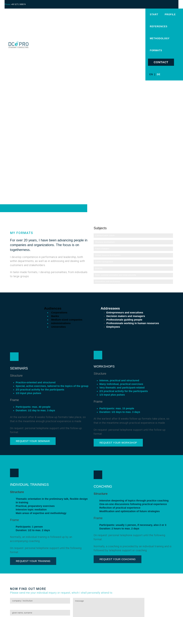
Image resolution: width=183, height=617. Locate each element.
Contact (161, 62)
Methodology (160, 38)
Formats (156, 50)
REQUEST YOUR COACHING (118, 559)
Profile (170, 14)
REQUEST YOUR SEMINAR (33, 441)
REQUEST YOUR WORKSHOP (118, 442)
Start (154, 14)
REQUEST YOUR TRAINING (33, 561)
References (158, 26)
